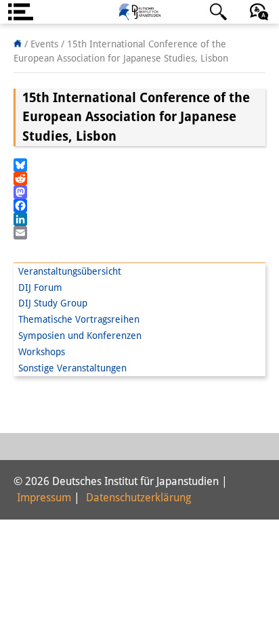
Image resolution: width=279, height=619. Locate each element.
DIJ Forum (40, 287)
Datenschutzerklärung (138, 497)
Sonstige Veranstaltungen (72, 368)
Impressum (44, 497)
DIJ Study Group (52, 303)
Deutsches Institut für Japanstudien (139, 11)
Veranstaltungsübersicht (69, 271)
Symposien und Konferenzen (80, 335)
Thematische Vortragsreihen (79, 319)
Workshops (41, 351)
